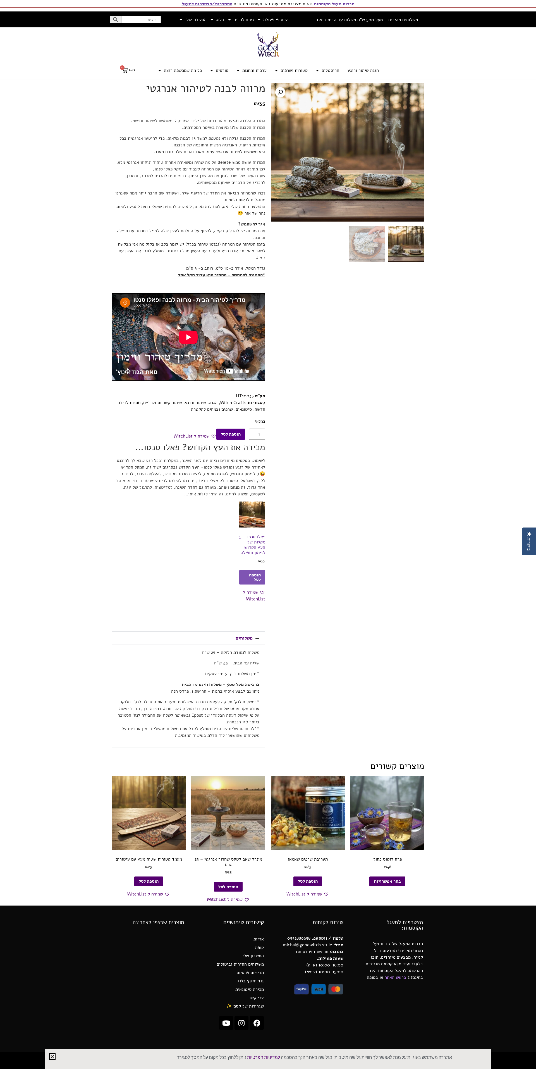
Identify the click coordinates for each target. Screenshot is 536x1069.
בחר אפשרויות (387, 881)
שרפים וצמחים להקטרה (212, 409)
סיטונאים (244, 409)
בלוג (220, 19)
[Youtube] (226, 1023)
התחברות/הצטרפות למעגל (207, 4)
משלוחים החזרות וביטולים (240, 964)
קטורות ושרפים (294, 70)
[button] (280, 92)
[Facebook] (257, 1023)
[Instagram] (241, 1023)
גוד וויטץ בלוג (251, 981)
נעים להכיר (244, 19)
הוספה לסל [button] (255, 577)
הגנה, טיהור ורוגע (201, 403)
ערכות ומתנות (254, 70)
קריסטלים (330, 70)
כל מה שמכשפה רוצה (183, 70)
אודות (258, 939)
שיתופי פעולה (275, 19)
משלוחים (244, 638)
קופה (259, 947)
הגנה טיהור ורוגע (363, 70)
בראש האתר (395, 977)
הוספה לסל (231, 434)
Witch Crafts (233, 403)
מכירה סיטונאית (249, 989)
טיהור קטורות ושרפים (162, 403)
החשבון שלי (196, 19)
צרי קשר (256, 998)
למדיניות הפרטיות (263, 1057)
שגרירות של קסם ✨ (245, 1006)
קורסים (222, 70)
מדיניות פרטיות (250, 973)
